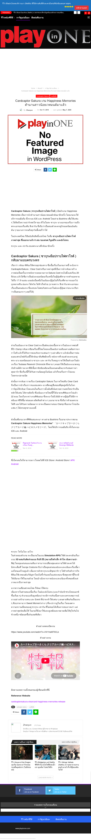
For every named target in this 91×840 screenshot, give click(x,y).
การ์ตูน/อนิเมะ (23, 17)
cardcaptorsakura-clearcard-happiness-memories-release (38, 701)
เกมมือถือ (54, 96)
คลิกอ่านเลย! (81, 7)
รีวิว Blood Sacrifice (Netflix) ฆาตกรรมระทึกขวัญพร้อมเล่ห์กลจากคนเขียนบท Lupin (42, 12)
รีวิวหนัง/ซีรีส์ (7, 17)
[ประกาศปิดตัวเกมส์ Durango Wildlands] (53, 445)
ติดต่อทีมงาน (37, 17)
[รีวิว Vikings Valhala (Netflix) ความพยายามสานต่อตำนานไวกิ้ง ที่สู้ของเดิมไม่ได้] (69, 752)
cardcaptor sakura (43, 96)
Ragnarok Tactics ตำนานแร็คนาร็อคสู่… (32, 444)
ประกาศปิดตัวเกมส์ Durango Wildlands (66, 444)
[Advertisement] (45, 69)
